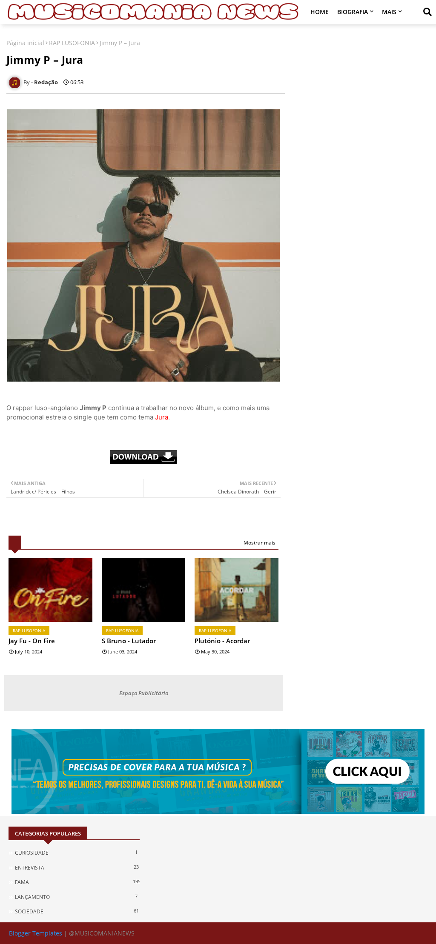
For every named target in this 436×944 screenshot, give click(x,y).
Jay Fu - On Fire (32, 640)
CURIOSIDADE (76, 852)
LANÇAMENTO (76, 897)
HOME (319, 12)
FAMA (77, 882)
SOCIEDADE (77, 911)
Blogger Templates (35, 933)
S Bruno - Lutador (129, 640)
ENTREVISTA (77, 867)
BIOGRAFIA (352, 12)
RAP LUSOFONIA (72, 43)
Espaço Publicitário (143, 693)
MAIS (389, 12)
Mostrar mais (259, 542)
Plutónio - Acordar (222, 640)
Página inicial (25, 43)
